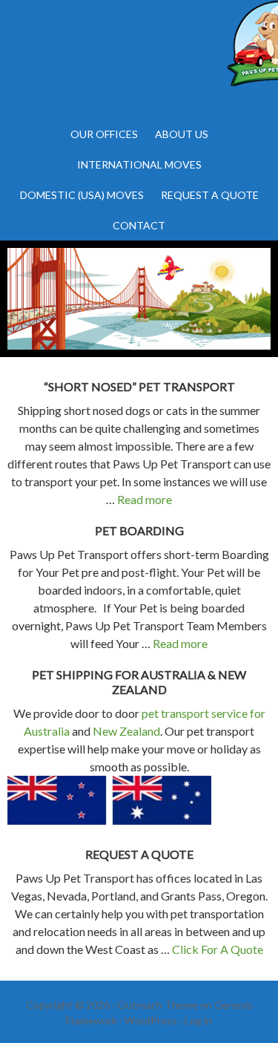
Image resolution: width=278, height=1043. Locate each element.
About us (181, 134)
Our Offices (104, 134)
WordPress (151, 1020)
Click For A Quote (217, 949)
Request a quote (210, 195)
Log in (198, 1020)
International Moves (139, 164)
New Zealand (126, 731)
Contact (139, 225)
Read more (144, 499)
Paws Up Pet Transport (139, 59)
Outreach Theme (157, 1004)
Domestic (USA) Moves (82, 195)
